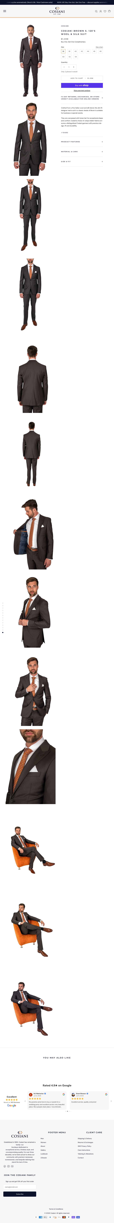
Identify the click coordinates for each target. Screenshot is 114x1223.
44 (88, 51)
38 (69, 51)
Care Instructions (84, 1150)
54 (76, 57)
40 (76, 51)
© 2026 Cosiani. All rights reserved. (57, 1213)
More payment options (82, 90)
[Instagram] (8, 1166)
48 (101, 51)
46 (94, 51)
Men (42, 1138)
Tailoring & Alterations (85, 1154)
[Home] (20, 1134)
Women (43, 1142)
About (43, 1146)
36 (63, 51)
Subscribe (19, 1194)
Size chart (99, 47)
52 (70, 57)
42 (82, 51)
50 (63, 57)
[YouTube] (12, 1166)
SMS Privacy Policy (84, 1146)
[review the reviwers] (106, 1095)
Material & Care (69, 151)
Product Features (70, 142)
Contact (81, 1158)
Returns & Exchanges (85, 1142)
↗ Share (64, 133)
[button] (105, 11)
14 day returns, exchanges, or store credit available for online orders (80, 98)
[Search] (96, 11)
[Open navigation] (4, 11)
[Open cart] (109, 11)
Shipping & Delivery (85, 1138)
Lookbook (44, 1154)
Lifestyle (44, 1158)
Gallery (43, 1150)
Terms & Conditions (56, 1209)
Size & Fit (66, 161)
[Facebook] (4, 1166)
